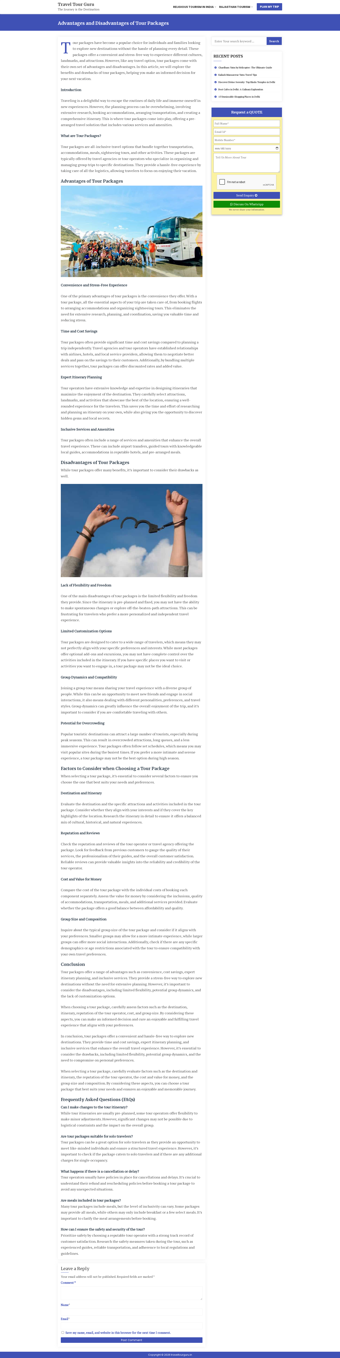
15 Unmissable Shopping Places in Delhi (239, 96)
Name (65, 1305)
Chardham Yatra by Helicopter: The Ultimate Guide (245, 67)
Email (64, 1319)
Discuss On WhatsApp (248, 204)
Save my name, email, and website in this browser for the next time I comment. (118, 1333)
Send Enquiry (245, 195)
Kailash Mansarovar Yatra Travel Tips (237, 74)
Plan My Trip (269, 7)
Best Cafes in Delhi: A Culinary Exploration (240, 89)
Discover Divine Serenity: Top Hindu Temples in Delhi (246, 82)
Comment (68, 1283)
